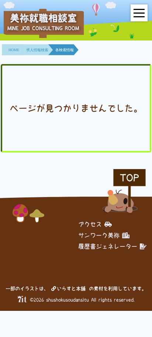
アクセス (90, 224)
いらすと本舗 (72, 288)
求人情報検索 (37, 50)
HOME (13, 50)
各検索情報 (64, 50)
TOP (129, 177)
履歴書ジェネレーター (107, 246)
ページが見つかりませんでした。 (76, 108)
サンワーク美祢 (99, 235)
